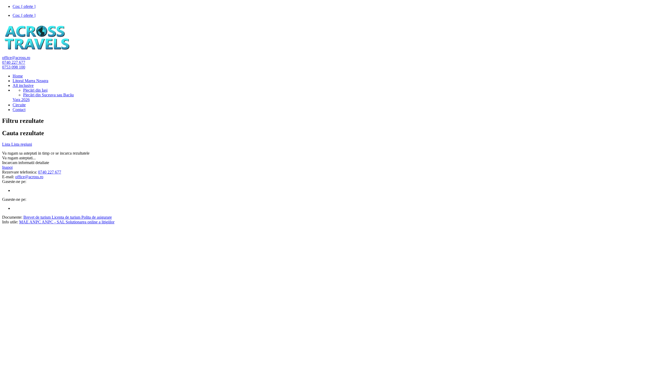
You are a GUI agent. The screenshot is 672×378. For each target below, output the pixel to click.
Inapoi (7, 167)
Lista (6, 144)
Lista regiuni (21, 144)
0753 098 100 (13, 67)
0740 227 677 (13, 62)
